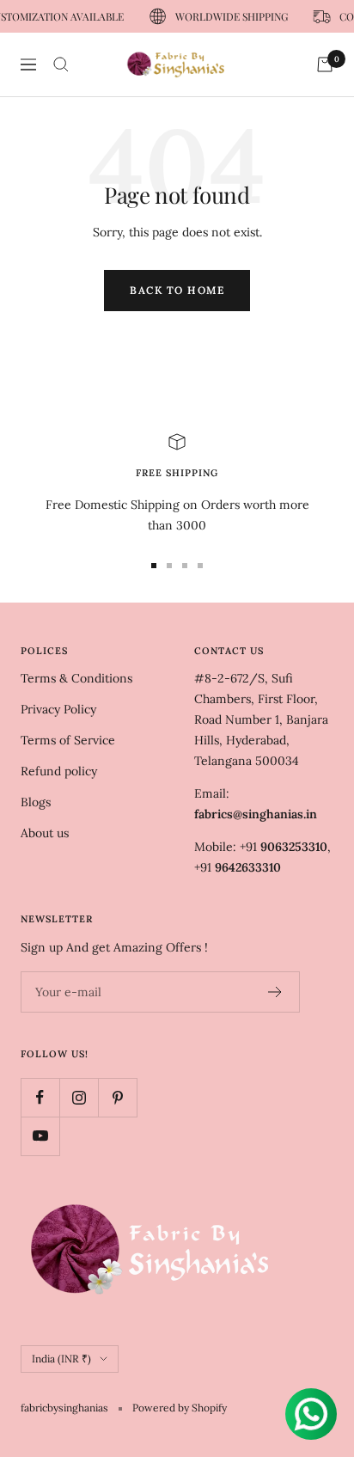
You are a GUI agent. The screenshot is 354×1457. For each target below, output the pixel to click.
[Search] (61, 64)
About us (45, 833)
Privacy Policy (58, 709)
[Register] (275, 992)
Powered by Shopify (179, 1407)
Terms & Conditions (76, 678)
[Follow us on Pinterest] (117, 1097)
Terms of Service (68, 740)
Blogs (36, 802)
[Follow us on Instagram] (78, 1097)
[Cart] (324, 64)
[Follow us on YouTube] (40, 1136)
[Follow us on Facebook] (40, 1097)
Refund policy (59, 771)
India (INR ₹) (61, 1358)
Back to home (177, 290)
